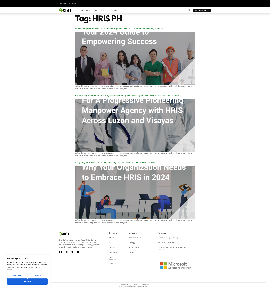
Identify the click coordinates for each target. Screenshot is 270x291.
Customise (17, 276)
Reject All (37, 276)
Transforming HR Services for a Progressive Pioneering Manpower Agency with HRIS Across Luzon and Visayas (127, 95)
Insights (115, 10)
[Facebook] (60, 252)
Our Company (100, 10)
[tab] (62, 3)
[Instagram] (66, 252)
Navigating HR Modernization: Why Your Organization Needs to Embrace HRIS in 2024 (115, 162)
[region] (27, 271)
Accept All (27, 281)
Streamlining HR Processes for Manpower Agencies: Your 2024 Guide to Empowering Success (119, 28)
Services (84, 10)
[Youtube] (77, 252)
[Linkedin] (72, 252)
